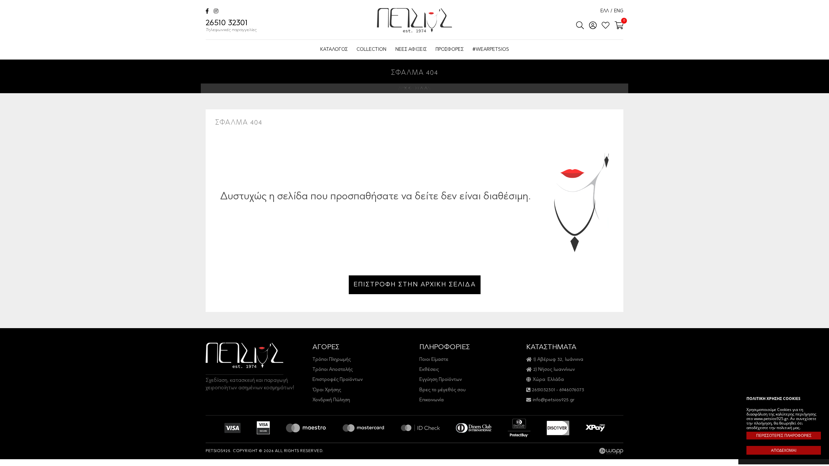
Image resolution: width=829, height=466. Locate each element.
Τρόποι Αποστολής (332, 369)
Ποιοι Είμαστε (434, 359)
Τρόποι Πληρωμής (331, 359)
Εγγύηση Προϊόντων (440, 379)
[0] (617, 25)
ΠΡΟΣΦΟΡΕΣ (449, 49)
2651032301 (543, 390)
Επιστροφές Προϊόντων (337, 379)
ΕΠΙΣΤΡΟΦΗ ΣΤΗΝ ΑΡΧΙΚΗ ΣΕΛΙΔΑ (415, 285)
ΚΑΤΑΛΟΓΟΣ (333, 49)
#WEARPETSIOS (490, 49)
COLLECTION (371, 49)
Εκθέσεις (429, 369)
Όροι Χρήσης (326, 390)
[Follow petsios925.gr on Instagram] (216, 12)
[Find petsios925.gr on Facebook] (207, 12)
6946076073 (571, 390)
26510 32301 (231, 25)
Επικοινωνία (431, 400)
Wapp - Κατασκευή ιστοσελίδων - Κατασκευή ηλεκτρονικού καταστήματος (611, 451)
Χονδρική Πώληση (331, 400)
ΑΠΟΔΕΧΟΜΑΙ (783, 450)
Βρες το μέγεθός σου (442, 390)
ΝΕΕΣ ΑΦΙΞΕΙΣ (410, 49)
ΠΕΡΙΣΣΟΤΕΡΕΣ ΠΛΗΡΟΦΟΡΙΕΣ (784, 435)
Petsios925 (414, 20)
